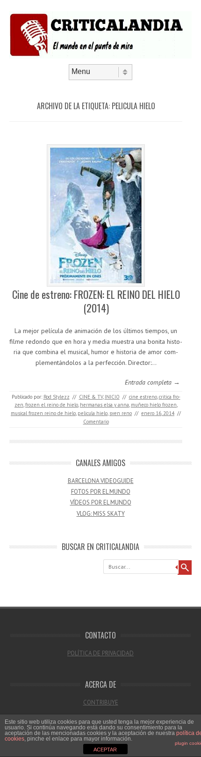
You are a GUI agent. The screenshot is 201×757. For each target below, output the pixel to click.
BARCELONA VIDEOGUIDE (101, 481)
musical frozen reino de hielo (43, 413)
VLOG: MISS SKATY (101, 514)
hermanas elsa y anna (104, 404)
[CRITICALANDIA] (100, 56)
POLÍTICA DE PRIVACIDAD (100, 653)
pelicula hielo (93, 413)
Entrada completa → (152, 382)
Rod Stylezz (56, 396)
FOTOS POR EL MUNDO (100, 492)
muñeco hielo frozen (154, 404)
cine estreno (143, 396)
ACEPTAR (105, 749)
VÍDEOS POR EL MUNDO (100, 502)
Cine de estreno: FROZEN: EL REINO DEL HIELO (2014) (96, 301)
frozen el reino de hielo (51, 404)
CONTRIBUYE (100, 702)
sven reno (120, 413)
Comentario (96, 421)
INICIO (112, 396)
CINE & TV (91, 396)
